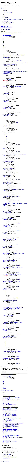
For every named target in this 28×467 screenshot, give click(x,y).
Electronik (5, 226)
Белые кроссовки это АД (8, 175)
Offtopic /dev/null (6, 27)
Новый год (5, 147)
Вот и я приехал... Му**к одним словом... (12, 351)
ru (3, 162)
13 (6, 139)
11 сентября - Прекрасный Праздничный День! (13, 86)
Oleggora (5, 219)
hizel (4, 247)
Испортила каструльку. (8, 315)
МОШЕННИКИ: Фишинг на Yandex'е (11, 196)
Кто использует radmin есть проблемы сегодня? (13, 189)
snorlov (4, 108)
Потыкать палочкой (7, 246)
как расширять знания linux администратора (13, 267)
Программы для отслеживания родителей (12, 322)
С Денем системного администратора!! (12, 274)
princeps (5, 337)
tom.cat (4, 323)
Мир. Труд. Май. (6, 124)
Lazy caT (5, 205)
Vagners (17, 105)
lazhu (17, 244)
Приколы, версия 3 (7, 288)
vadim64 (8, 29)
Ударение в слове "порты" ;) (9, 239)
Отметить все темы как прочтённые (8, 32)
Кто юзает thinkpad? (7, 329)
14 (6, 140)
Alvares (17, 286)
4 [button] (3, 42)
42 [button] (3, 45)
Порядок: (13, 369)
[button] (7, 35)
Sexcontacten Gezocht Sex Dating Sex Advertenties (13, 253)
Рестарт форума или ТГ (8, 79)
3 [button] (3, 41)
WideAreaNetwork (7, 183)
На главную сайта (4, 461)
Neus (17, 98)
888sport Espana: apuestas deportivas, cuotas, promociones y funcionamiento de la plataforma (15, 63)
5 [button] (3, 43)
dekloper (17, 272)
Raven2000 (5, 80)
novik (4, 148)
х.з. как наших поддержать (9, 114)
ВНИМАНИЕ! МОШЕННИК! (10, 260)
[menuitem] (9, 12)
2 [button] (3, 39)
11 (6, 136)
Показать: (4, 368)
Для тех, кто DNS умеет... (8, 168)
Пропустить (3, 8)
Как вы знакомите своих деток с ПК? (11, 281)
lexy (4, 197)
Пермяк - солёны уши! (21, 84)
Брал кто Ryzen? (6, 225)
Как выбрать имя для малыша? (10, 300)
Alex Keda (5, 115)
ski (16, 251)
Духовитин (18, 230)
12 (6, 137)
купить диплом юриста (8, 182)
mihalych (17, 320)
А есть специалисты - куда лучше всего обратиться (14, 154)
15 (6, 141)
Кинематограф (6, 100)
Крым (4, 131)
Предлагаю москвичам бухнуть (10, 336)
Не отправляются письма (8, 218)
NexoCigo (5, 65)
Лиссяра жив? (6, 93)
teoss (4, 240)
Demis (17, 165)
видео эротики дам (7, 211)
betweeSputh (5, 73)
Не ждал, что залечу (7, 107)
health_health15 (6, 57)
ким (16, 349)
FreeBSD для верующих (8, 161)
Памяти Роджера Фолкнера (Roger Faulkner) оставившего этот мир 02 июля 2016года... (13, 308)
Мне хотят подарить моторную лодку (11, 358)
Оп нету (5, 232)
